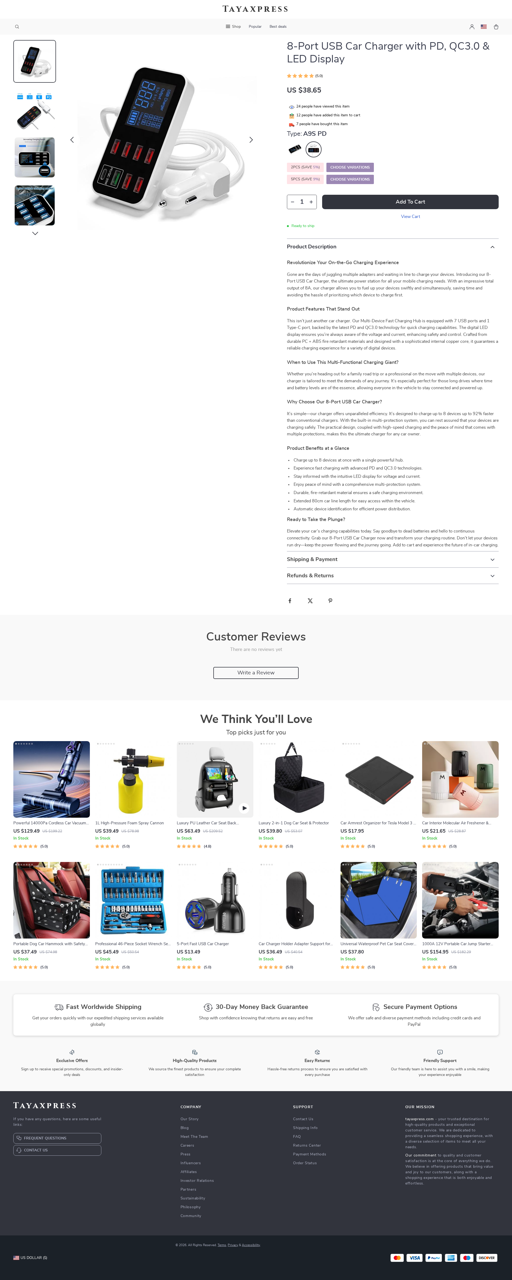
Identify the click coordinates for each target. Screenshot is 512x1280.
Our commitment (421, 1155)
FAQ (297, 1137)
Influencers (191, 1163)
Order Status (305, 1163)
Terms (222, 1245)
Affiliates (189, 1172)
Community (191, 1216)
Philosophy (191, 1207)
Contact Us (303, 1119)
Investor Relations (197, 1181)
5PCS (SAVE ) (305, 179)
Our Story (190, 1119)
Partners (189, 1189)
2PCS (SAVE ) (305, 167)
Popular (255, 27)
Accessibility (251, 1245)
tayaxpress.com (419, 1119)
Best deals (278, 27)
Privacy (233, 1245)
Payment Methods (309, 1154)
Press (186, 1154)
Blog (185, 1128)
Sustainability (193, 1198)
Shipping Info (305, 1128)
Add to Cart (410, 202)
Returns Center (307, 1145)
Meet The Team (194, 1137)
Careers (187, 1145)
